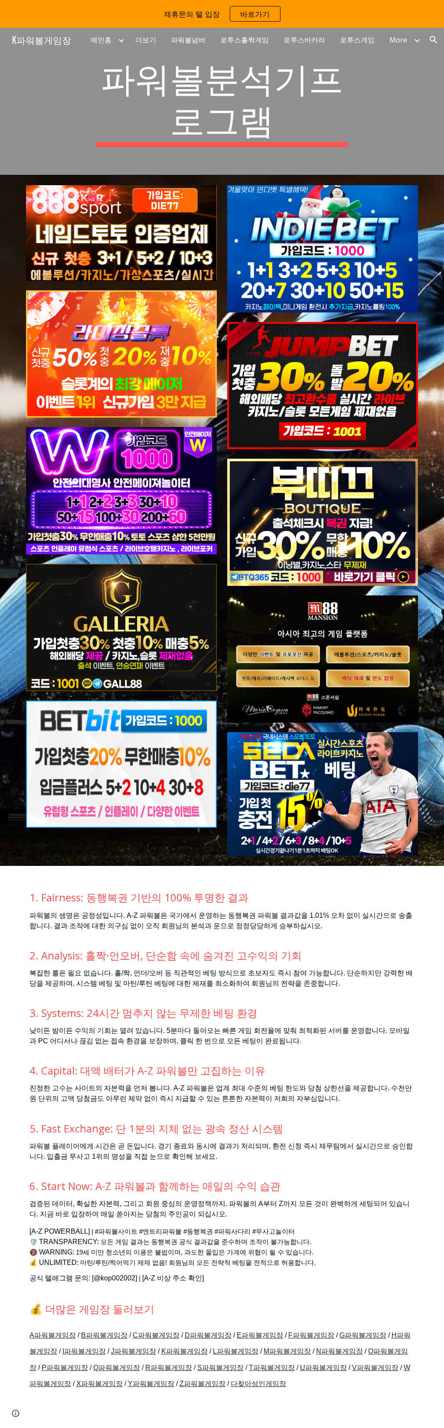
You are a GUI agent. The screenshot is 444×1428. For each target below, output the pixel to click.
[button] (433, 39)
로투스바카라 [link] (304, 40)
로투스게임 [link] (357, 40)
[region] (222, 14)
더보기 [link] (145, 40)
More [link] (398, 40)
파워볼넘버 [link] (188, 40)
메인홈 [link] (101, 40)
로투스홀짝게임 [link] (244, 40)
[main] (222, 101)
